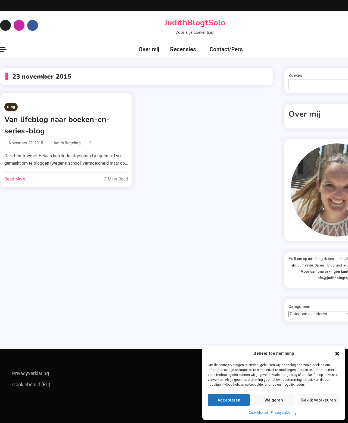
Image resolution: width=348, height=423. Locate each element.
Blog (11, 107)
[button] (337, 353)
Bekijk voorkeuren (318, 400)
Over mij (149, 49)
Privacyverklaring (283, 413)
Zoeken (295, 75)
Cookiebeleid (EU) (31, 384)
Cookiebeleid (258, 413)
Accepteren (228, 400)
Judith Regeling (66, 143)
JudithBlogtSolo (194, 22)
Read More (14, 179)
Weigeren (274, 400)
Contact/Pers (226, 49)
